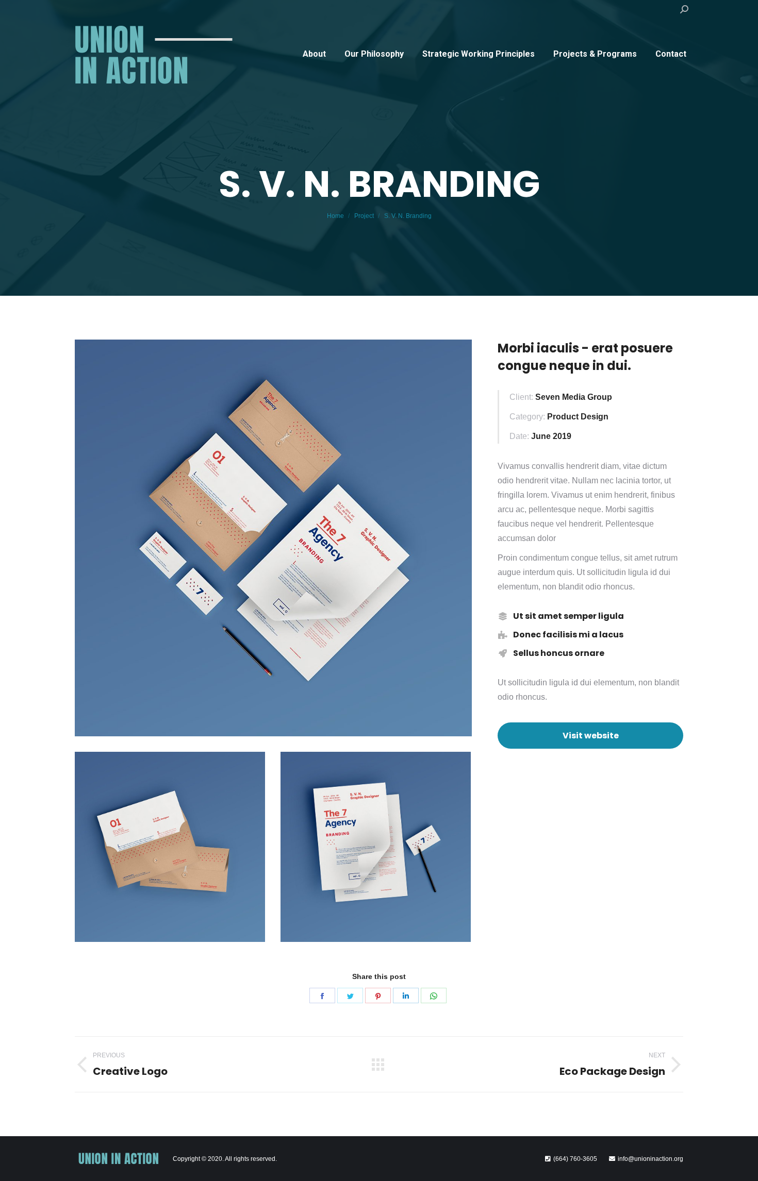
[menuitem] (314, 54)
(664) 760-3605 (575, 1158)
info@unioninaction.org (650, 1158)
